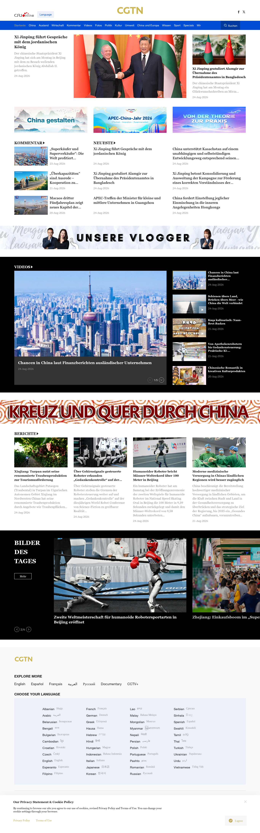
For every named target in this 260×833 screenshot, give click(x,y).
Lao (136, 709)
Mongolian (142, 722)
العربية (72, 684)
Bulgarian (55, 735)
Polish (138, 748)
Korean (96, 774)
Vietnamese (188, 767)
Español (37, 684)
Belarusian (57, 722)
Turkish (183, 748)
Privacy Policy (21, 820)
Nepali (138, 735)
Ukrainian (187, 754)
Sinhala (183, 715)
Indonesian (104, 754)
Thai (180, 741)
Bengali (50, 728)
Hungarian (98, 748)
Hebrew (95, 735)
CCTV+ (132, 684)
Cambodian (53, 741)
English (19, 684)
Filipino (52, 774)
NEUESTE (103, 143)
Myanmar (145, 728)
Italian (95, 761)
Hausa (95, 728)
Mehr (23, 576)
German (97, 715)
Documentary (111, 684)
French (96, 709)
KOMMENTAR (28, 143)
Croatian (53, 748)
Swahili (185, 728)
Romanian (142, 767)
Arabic (51, 715)
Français (55, 684)
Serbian (184, 709)
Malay (143, 715)
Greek (96, 722)
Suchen (232, 25)
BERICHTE (25, 433)
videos (22, 267)
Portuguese (144, 754)
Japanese (97, 767)
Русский (89, 684)
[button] (150, 380)
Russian (141, 774)
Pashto (138, 761)
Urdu (180, 761)
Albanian (52, 709)
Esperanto (55, 767)
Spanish (184, 722)
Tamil (181, 735)
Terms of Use (44, 820)
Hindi (93, 741)
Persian (140, 741)
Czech (51, 754)
